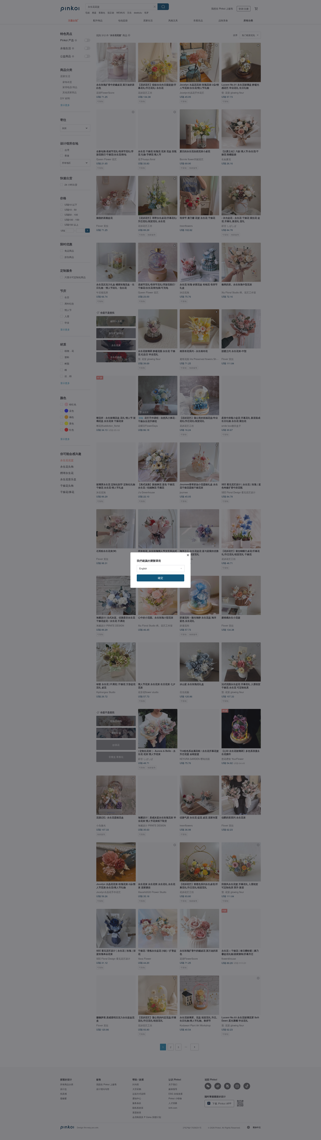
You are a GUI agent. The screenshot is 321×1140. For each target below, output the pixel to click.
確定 (160, 578)
